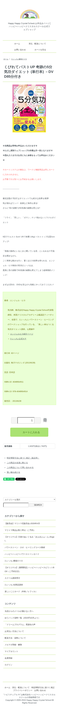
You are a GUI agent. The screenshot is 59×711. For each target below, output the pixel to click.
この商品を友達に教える (17, 463)
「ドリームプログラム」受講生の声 (20, 624)
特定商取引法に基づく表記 (42, 687)
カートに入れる (31, 432)
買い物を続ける (13, 472)
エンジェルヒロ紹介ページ (21, 334)
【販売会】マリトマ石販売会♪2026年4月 (22, 523)
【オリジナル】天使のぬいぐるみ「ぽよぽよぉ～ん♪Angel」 (29, 539)
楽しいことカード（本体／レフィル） (21, 591)
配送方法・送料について (15, 638)
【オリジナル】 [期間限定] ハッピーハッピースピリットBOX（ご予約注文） (29, 569)
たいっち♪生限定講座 (14, 585)
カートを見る (40, 50)
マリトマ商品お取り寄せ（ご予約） (20, 530)
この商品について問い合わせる (20, 467)
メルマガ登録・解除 (13, 645)
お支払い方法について (14, 631)
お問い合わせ (20, 50)
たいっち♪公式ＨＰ (18, 339)
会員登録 (8, 658)
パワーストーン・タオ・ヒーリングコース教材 (25, 547)
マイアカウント (11, 651)
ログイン (8, 665)
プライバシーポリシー (22, 690)
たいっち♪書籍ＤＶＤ (19, 59)
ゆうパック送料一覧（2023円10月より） (22, 618)
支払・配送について (37, 44)
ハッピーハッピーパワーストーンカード (22, 554)
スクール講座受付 (12, 578)
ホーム (17, 44)
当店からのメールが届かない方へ (19, 611)
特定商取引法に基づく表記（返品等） (23, 458)
